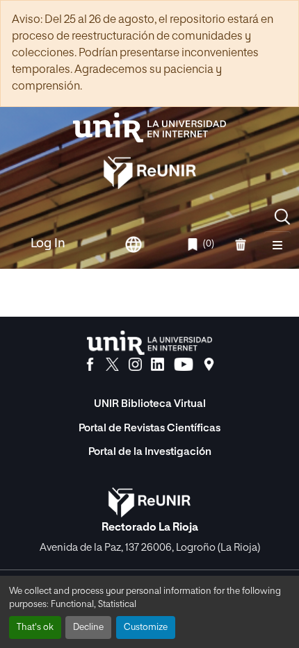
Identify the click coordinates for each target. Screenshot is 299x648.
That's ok (35, 627)
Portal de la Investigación (149, 452)
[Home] (149, 127)
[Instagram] (135, 364)
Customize (146, 627)
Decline (88, 627)
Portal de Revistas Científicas (149, 428)
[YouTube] (183, 364)
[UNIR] (149, 343)
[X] (112, 364)
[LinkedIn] (157, 364)
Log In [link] (48, 244)
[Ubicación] (209, 364)
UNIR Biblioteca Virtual (150, 404)
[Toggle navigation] (277, 244)
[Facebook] (90, 364)
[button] (282, 216)
